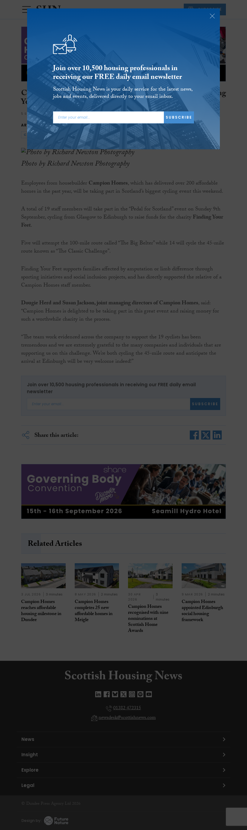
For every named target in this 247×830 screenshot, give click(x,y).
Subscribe (179, 117)
